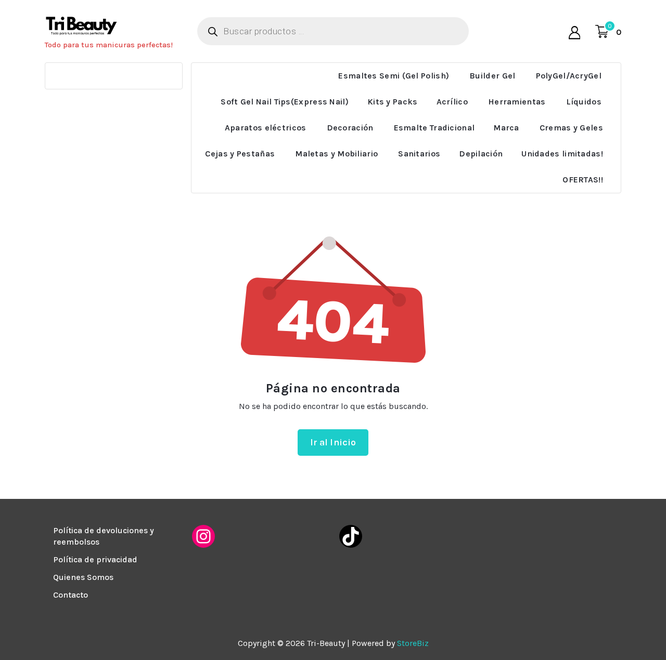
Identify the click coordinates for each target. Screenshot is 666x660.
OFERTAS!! (582, 179)
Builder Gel (492, 76)
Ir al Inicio (333, 442)
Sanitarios (419, 154)
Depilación (481, 154)
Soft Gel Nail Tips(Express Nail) (285, 102)
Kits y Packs (392, 102)
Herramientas (517, 102)
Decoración (350, 128)
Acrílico (452, 102)
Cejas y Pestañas (240, 154)
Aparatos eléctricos (265, 128)
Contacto (70, 595)
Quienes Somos (83, 577)
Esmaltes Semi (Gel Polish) (393, 76)
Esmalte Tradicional (434, 128)
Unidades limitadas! (562, 154)
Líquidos (583, 102)
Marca (506, 128)
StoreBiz (413, 643)
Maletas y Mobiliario (336, 154)
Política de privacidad (95, 559)
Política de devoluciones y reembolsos (103, 536)
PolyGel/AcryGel (569, 76)
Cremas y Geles (571, 128)
